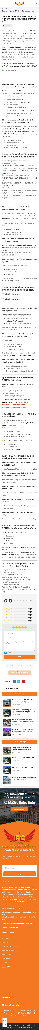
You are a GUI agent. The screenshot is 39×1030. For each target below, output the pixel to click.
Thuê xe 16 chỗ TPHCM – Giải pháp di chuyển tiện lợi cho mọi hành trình (24, 702)
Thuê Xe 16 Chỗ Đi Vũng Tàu (23, 757)
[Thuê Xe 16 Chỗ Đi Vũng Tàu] (7, 758)
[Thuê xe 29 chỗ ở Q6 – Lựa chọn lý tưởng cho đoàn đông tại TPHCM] (7, 720)
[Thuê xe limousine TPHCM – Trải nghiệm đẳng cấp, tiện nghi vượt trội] (7, 730)
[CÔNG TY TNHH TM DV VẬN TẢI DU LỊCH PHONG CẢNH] (19, 3)
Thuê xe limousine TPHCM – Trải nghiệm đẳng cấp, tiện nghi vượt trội (22, 731)
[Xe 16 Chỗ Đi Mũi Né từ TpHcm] (7, 768)
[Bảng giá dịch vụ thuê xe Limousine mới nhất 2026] (7, 748)
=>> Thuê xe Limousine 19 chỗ (14, 407)
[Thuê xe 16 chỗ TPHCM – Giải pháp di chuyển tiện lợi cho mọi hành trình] (7, 700)
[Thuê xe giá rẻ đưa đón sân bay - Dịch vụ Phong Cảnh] (7, 777)
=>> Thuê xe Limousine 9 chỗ (13, 405)
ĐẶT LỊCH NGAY (19, 809)
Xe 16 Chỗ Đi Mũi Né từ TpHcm (23, 767)
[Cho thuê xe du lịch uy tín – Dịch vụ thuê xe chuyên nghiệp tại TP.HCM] (7, 710)
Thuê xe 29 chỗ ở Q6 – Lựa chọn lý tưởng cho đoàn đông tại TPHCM (23, 721)
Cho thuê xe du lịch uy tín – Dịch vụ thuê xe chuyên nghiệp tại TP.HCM (24, 712)
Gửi (19, 657)
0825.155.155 (19, 802)
